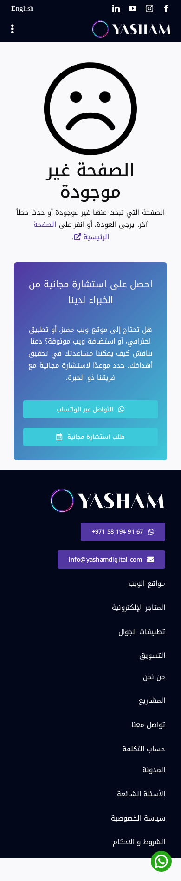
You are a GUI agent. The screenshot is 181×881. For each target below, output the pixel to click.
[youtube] (132, 8)
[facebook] (166, 8)
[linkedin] (116, 8)
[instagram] (149, 8)
